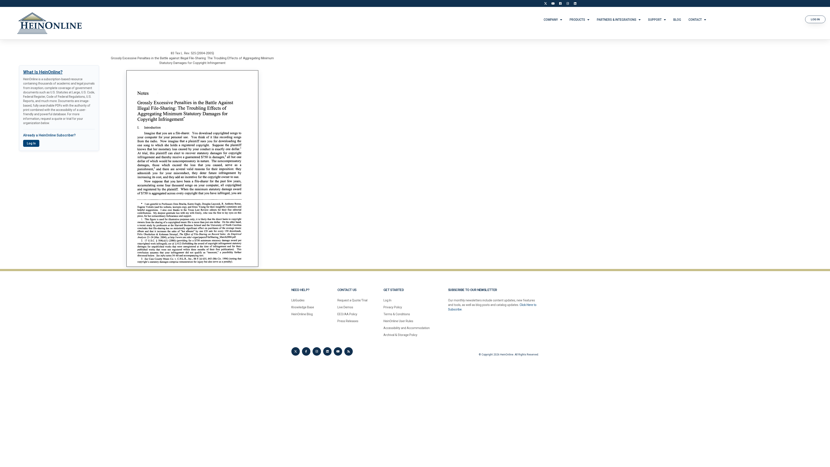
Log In (31, 143)
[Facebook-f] (306, 351)
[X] (545, 3)
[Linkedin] (327, 351)
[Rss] (348, 351)
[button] (815, 19)
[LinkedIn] (575, 3)
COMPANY (551, 19)
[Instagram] (567, 3)
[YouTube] (553, 3)
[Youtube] (338, 351)
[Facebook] (560, 3)
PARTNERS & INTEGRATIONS (616, 19)
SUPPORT (655, 19)
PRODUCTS (577, 19)
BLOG (677, 19)
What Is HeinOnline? (42, 72)
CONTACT (695, 19)
